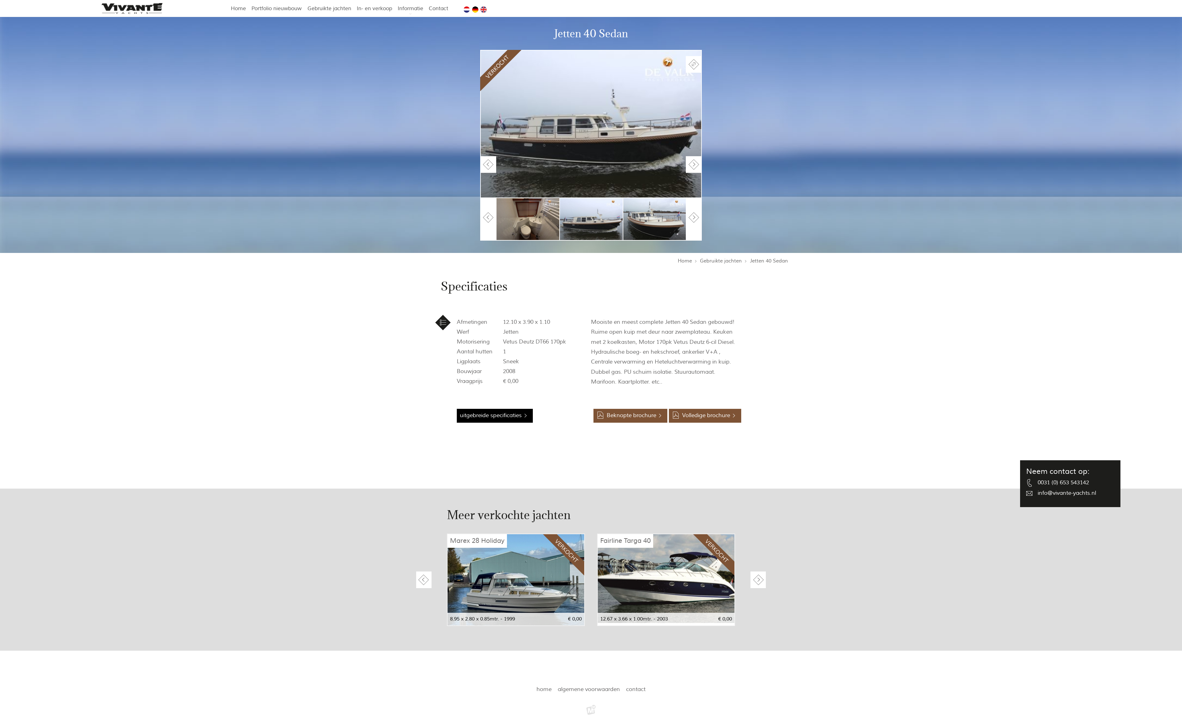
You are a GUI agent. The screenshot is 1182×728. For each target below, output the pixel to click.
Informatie (410, 8)
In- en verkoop (374, 8)
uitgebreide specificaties (491, 415)
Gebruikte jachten (329, 8)
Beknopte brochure (631, 415)
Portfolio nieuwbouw (276, 8)
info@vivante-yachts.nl (1067, 493)
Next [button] (693, 164)
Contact (438, 8)
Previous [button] (488, 164)
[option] (591, 124)
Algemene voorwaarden (589, 689)
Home (238, 8)
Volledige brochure (706, 415)
